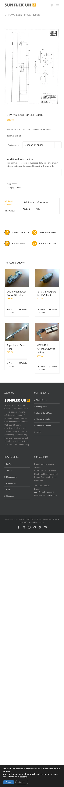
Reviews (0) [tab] (9, 211)
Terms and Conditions (35, 522)
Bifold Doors (41, 400)
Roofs (38, 432)
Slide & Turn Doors (44, 413)
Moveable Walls (43, 419)
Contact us (11, 483)
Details (24, 309)
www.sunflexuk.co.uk (48, 495)
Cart (8, 490)
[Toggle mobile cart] (51, 5)
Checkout (10, 496)
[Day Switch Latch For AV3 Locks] (17, 278)
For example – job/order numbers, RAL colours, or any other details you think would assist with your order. (32, 164)
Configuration (13, 145)
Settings (21, 782)
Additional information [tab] (9, 203)
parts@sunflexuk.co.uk (44, 492)
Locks (18, 187)
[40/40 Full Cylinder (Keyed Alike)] (47, 332)
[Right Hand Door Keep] (17, 332)
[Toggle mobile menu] (58, 5)
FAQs (8, 464)
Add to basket (11, 310)
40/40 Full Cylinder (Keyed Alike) (46, 349)
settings (23, 776)
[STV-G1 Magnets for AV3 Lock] (47, 278)
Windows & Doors (43, 426)
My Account (11, 477)
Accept (8, 782)
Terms (9, 471)
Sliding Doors (41, 406)
